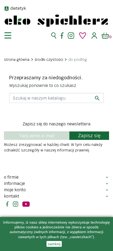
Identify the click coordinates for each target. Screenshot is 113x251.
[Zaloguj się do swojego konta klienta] (94, 35)
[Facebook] (62, 35)
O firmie (11, 177)
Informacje (14, 183)
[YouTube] (26, 204)
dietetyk (18, 8)
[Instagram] (71, 35)
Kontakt (11, 196)
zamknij (54, 244)
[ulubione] (82, 35)
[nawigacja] (11, 35)
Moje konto (15, 190)
